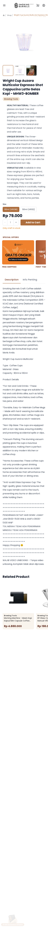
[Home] (4, 15)
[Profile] (43, 5)
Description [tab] (12, 279)
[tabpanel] (24, 426)
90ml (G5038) (11, 209)
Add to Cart (33, 222)
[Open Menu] (4, 5)
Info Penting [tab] (30, 279)
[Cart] (37, 5)
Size (4, 204)
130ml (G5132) (28, 209)
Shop (9, 15)
